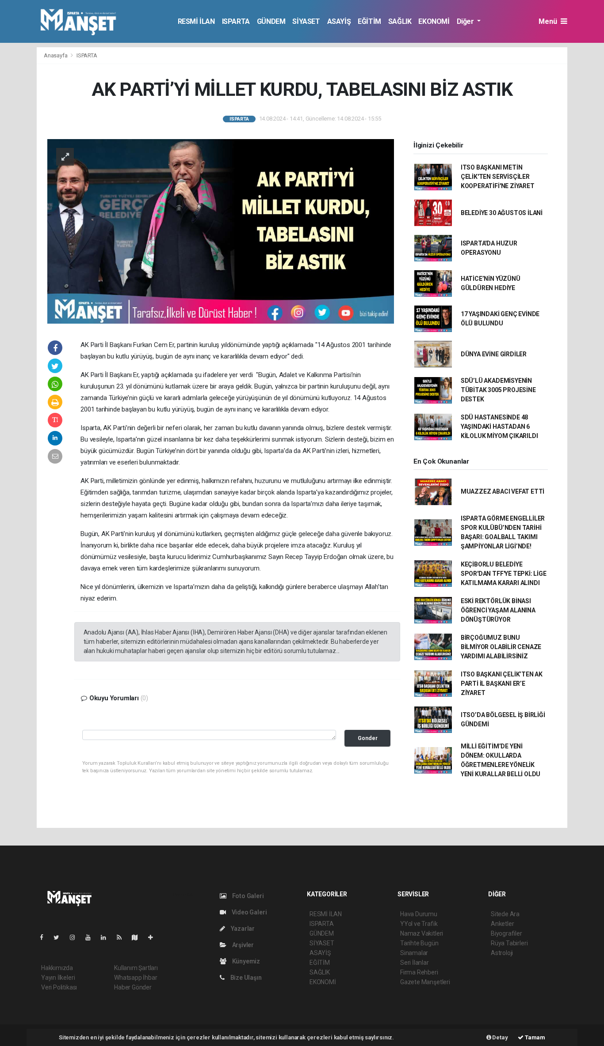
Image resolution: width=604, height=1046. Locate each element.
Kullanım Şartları (136, 967)
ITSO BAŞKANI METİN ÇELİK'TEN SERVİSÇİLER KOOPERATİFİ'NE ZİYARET (498, 176)
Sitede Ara (505, 914)
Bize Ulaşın (245, 977)
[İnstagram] (76, 937)
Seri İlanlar (414, 962)
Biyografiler (506, 933)
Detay (499, 1037)
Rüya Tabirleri (509, 943)
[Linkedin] (107, 937)
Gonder (368, 738)
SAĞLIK (400, 21)
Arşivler (242, 944)
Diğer (466, 21)
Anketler (502, 923)
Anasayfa (56, 55)
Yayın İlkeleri (58, 977)
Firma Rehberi (419, 972)
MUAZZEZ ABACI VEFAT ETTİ (502, 491)
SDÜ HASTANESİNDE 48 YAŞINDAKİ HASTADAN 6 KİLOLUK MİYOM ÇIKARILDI (499, 426)
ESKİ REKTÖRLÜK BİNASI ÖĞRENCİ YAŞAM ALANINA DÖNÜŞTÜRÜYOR (498, 610)
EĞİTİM (369, 21)
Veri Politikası (59, 987)
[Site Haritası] (138, 937)
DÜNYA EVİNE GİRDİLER (494, 354)
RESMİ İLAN (196, 21)
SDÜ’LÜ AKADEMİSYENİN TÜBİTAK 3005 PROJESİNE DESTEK (498, 390)
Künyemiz (245, 961)
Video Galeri (248, 912)
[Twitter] (60, 937)
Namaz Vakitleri (421, 933)
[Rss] (123, 937)
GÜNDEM (271, 21)
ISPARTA (236, 21)
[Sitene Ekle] (154, 937)
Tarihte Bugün (419, 943)
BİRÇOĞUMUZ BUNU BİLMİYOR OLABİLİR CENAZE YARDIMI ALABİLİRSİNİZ (501, 647)
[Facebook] (45, 937)
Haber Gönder (133, 987)
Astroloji (502, 952)
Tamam (534, 1037)
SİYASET (306, 21)
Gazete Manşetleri (425, 982)
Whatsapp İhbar (135, 977)
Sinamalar (414, 952)
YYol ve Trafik (418, 923)
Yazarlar (242, 928)
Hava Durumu (418, 914)
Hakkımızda (57, 967)
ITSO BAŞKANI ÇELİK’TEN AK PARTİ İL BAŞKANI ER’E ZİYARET (502, 683)
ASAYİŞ (339, 21)
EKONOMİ (433, 21)
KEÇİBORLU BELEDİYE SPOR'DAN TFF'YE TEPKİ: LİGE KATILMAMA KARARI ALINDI (504, 573)
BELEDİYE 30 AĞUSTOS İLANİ (502, 212)
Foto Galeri (247, 895)
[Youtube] (91, 937)
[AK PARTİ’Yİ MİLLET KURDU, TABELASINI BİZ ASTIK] (220, 230)
